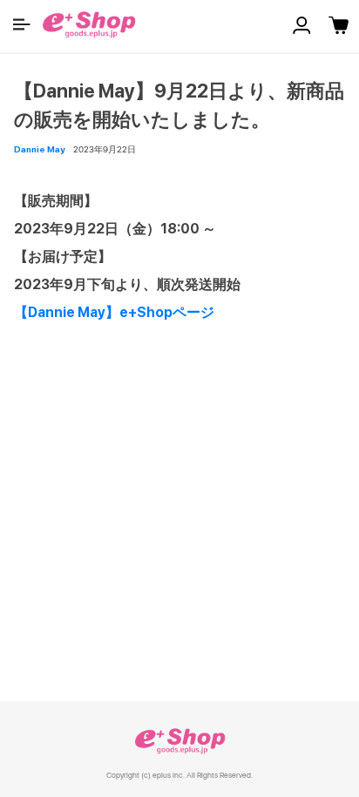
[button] (21, 24)
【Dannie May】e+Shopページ (114, 312)
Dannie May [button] (39, 149)
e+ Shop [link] (179, 740)
